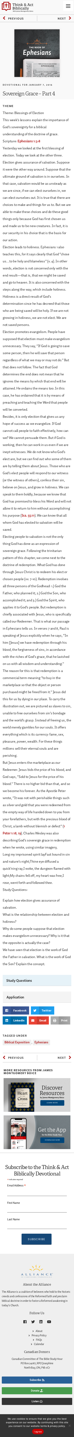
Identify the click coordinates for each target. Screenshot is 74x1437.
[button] (16, 1010)
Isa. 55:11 (28, 515)
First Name (13, 1203)
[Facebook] (25, 1321)
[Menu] (68, 6)
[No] (69, 1425)
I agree (38, 1431)
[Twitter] (33, 1321)
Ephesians (41, 1042)
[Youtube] (49, 1321)
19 (19, 833)
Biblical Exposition (17, 1042)
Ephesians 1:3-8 (29, 141)
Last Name (13, 1219)
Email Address (16, 1186)
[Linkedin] (41, 1321)
